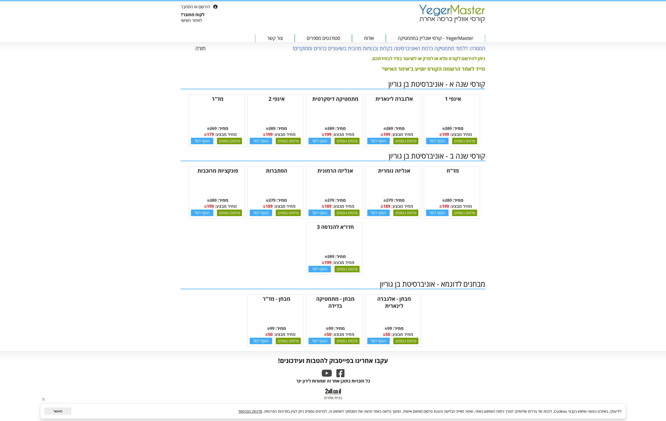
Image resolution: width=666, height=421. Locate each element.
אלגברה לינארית (394, 98)
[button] (437, 141)
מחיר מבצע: (460, 134)
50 (388, 334)
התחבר (187, 7)
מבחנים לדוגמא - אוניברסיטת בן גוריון (432, 284)
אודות (369, 38)
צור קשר (275, 38)
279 (389, 200)
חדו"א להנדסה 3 (335, 226)
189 (386, 206)
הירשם (204, 7)
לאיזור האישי (191, 20)
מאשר (57, 411)
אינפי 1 (453, 98)
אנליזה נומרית (394, 170)
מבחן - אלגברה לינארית (394, 302)
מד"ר (217, 98)
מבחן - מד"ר (276, 298)
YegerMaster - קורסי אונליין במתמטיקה (435, 38)
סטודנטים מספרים (323, 38)
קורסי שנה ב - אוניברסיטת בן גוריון (437, 156)
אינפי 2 (276, 98)
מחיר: (457, 128)
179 (210, 134)
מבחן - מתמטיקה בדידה (335, 302)
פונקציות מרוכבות (217, 170)
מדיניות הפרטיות (250, 411)
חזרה (200, 48)
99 (389, 328)
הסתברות (276, 170)
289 (448, 128)
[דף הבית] (452, 14)
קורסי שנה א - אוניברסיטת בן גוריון (436, 84)
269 (213, 128)
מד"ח (453, 170)
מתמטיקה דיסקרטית (335, 98)
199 (445, 134)
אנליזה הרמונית (335, 170)
